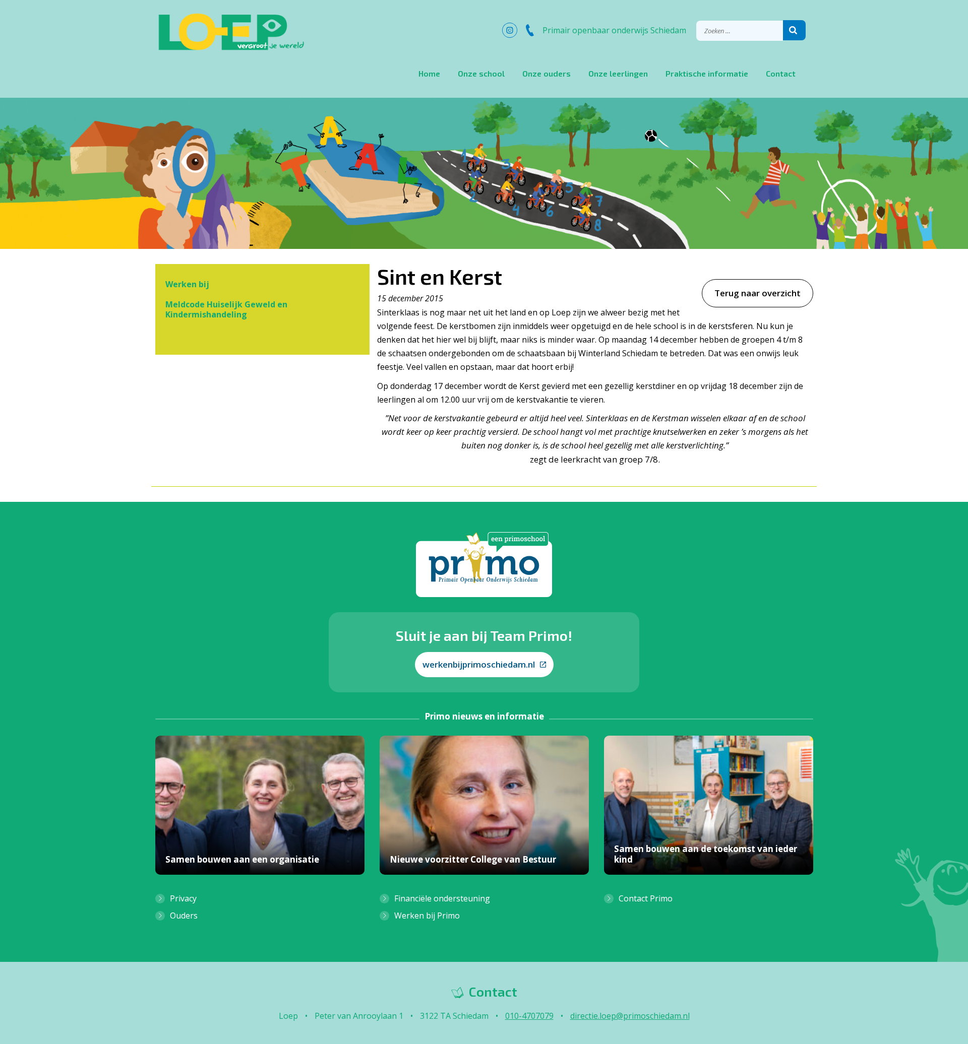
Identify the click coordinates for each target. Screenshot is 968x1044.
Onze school (481, 73)
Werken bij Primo (427, 915)
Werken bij (187, 284)
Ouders (184, 915)
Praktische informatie (707, 73)
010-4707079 (529, 1015)
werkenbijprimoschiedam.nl (478, 664)
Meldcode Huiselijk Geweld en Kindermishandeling (226, 309)
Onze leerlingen (618, 73)
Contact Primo (646, 898)
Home (429, 73)
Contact (781, 73)
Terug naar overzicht (757, 293)
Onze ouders (546, 73)
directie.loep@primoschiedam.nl (630, 1015)
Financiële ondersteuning (442, 898)
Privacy (183, 898)
